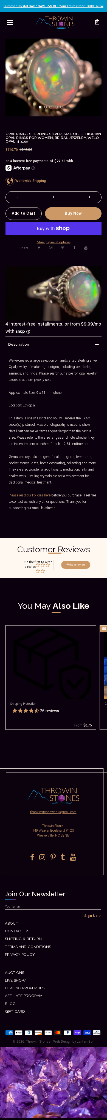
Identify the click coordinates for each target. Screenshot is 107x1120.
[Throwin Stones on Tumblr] (74, 248)
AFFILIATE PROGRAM (24, 995)
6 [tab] (69, 108)
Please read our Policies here (29, 495)
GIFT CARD (15, 1011)
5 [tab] (63, 108)
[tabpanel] (53, 77)
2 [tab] (47, 108)
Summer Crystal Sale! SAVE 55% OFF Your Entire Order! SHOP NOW (53, 6)
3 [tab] (52, 108)
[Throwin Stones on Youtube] (86, 248)
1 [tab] (41, 108)
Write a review (75, 565)
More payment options (54, 241)
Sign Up (91, 915)
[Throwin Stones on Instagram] (50, 248)
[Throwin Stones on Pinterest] (62, 248)
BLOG (10, 1003)
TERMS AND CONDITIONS (28, 946)
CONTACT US (17, 931)
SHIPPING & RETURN (23, 938)
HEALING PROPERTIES (24, 988)
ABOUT (11, 923)
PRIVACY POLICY (20, 954)
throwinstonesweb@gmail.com (53, 812)
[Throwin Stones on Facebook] (39, 248)
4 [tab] (58, 108)
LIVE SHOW (15, 980)
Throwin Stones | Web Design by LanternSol (60, 1041)
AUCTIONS (14, 972)
